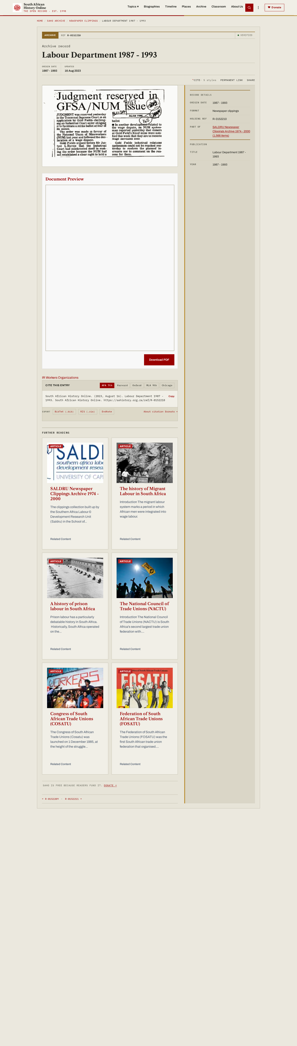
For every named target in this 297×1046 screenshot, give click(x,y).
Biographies (152, 6)
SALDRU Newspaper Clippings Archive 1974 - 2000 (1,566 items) (231, 131)
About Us (237, 6)
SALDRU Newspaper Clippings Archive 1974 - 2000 (74, 493)
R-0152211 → (73, 798)
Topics (133, 6)
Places (186, 6)
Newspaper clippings (83, 20)
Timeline (171, 6)
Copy (171, 396)
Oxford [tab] (137, 385)
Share (251, 79)
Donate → (110, 785)
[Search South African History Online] (249, 8)
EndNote (107, 411)
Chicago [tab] (167, 385)
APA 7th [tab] (107, 385)
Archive (201, 6)
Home (40, 20)
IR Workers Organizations (60, 377)
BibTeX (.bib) (64, 411)
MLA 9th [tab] (151, 385)
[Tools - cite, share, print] (258, 7)
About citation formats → (161, 411)
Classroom (219, 6)
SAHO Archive (56, 20)
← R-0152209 (50, 798)
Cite (204, 79)
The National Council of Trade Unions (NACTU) (144, 606)
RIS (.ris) (87, 411)
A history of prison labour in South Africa (72, 606)
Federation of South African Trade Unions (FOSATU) (141, 718)
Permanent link (231, 79)
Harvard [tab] (122, 385)
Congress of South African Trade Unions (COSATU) (71, 718)
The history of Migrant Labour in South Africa (143, 491)
